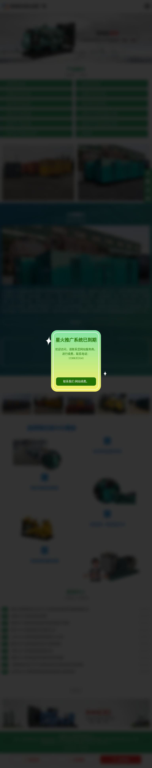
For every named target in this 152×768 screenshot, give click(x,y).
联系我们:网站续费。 (76, 381)
